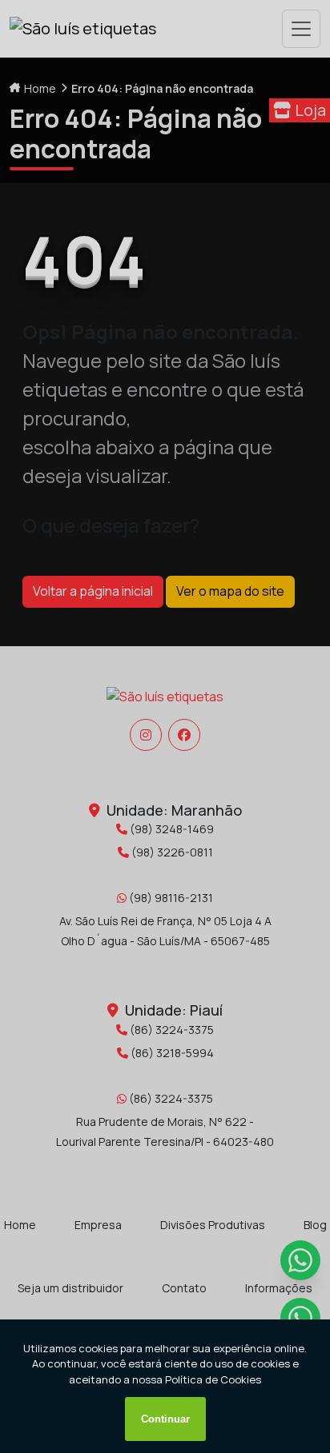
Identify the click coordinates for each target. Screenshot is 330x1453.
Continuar (165, 1419)
